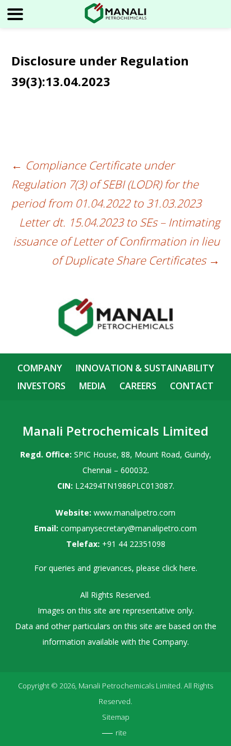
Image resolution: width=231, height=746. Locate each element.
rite (121, 733)
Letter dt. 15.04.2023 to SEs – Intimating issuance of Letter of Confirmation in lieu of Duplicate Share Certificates (116, 241)
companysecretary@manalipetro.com (129, 528)
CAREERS (137, 386)
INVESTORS (41, 386)
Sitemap (116, 717)
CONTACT (192, 386)
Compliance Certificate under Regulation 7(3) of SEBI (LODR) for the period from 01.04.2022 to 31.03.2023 (106, 184)
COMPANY (39, 368)
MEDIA (92, 386)
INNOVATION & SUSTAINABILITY (145, 368)
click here (179, 568)
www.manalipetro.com (134, 512)
